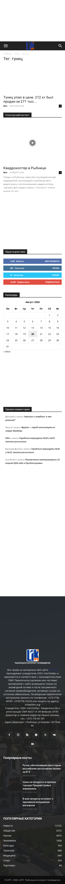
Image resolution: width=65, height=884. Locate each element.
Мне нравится (52, 261)
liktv (5, 106)
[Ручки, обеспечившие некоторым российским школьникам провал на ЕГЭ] (11, 769)
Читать (55, 268)
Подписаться (52, 282)
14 (41, 327)
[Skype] (27, 735)
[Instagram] (18, 735)
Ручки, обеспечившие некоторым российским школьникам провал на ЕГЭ (42, 768)
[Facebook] (9, 735)
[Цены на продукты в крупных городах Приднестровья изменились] (11, 786)
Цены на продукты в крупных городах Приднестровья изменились (39, 785)
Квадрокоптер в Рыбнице (24, 168)
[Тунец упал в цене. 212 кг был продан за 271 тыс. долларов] (32, 79)
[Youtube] (32, 744)
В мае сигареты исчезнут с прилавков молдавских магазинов (38, 802)
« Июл (6, 351)
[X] (45, 735)
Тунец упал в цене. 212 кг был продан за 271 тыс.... (28, 99)
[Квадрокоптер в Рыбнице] (32, 143)
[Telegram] (36, 735)
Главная (7, 53)
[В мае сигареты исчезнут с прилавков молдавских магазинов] (11, 803)
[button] (5, 45)
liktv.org (53, 669)
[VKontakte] (54, 735)
